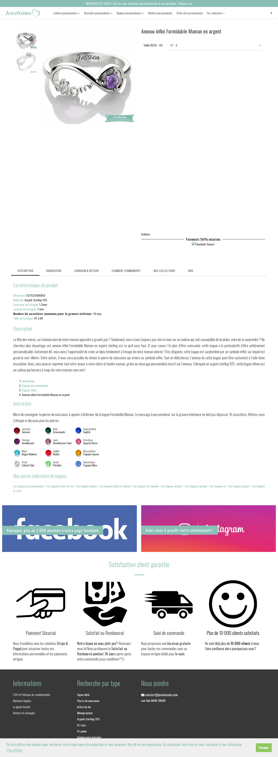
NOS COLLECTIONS (164, 270)
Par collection (214, 13)
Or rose (81, 725)
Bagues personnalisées (129, 13)
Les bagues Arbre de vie (60, 486)
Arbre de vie (84, 706)
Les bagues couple (86, 486)
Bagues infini (29, 390)
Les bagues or (218, 486)
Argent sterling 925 (88, 719)
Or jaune (81, 731)
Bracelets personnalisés (97, 13)
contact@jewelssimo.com (161, 694)
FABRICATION (53, 270)
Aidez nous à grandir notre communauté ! (179, 530)
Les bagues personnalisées (28, 486)
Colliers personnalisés (65, 13)
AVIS (190, 270)
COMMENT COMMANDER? (126, 270)
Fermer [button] (264, 747)
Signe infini (83, 694)
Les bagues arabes (171, 486)
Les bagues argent (238, 486)
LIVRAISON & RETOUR (86, 270)
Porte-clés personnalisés (190, 13)
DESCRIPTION (25, 270)
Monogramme (85, 713)
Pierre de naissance (88, 700)
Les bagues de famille (145, 486)
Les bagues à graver (195, 486)
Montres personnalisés (160, 13)
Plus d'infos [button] (14, 750)
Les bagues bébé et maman (115, 486)
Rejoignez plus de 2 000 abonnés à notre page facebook (53, 530)
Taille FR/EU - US (152, 45)
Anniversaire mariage (89, 737)
